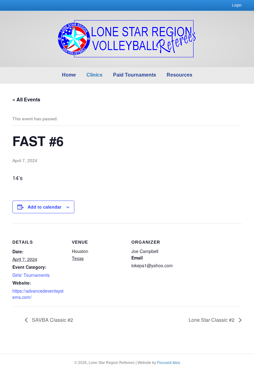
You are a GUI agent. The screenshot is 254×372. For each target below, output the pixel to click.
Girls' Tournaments (31, 275)
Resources (179, 75)
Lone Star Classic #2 (212, 319)
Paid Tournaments (134, 75)
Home (69, 75)
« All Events (26, 99)
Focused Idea (168, 363)
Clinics (94, 75)
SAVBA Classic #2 (52, 319)
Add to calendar (44, 207)
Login (237, 5)
